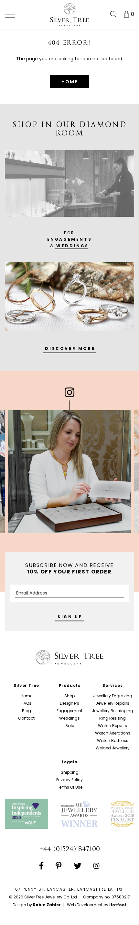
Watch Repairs (112, 725)
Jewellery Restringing (112, 710)
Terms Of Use (69, 787)
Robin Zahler (47, 905)
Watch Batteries (112, 740)
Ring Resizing (112, 718)
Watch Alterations (112, 733)
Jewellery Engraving (112, 696)
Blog (26, 710)
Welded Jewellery (113, 748)
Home (26, 696)
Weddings (69, 718)
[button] (10, 15)
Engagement (69, 710)
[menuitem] (113, 14)
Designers (69, 703)
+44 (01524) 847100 (69, 849)
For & (69, 239)
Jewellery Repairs (112, 703)
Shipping (70, 772)
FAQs (26, 703)
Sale (69, 725)
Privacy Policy (69, 779)
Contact (26, 718)
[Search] (113, 14)
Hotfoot (118, 905)
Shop (69, 696)
